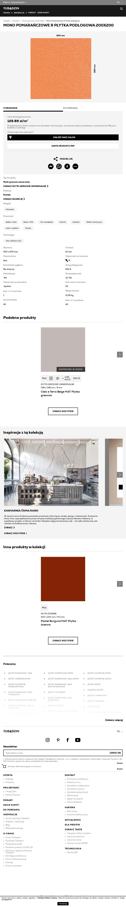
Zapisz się (115, 753)
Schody (28, 228)
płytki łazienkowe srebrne (22, 700)
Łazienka (76, 222)
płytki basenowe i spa (20, 673)
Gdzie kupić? (43, 12)
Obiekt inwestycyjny (94, 222)
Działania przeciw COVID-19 (19, 847)
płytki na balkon (56, 692)
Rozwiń (120, 763)
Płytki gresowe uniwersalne (33, 21)
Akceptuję (63, 904)
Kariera (70, 807)
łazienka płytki (95, 690)
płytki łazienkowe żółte (60, 673)
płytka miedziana (97, 695)
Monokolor (10, 209)
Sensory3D (72, 852)
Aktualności (73, 820)
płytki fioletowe (96, 701)
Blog (8, 825)
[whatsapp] (59, 166)
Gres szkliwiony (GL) (13, 241)
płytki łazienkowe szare (100, 718)
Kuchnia (63, 222)
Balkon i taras (11, 222)
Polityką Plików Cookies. (48, 898)
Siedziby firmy (74, 782)
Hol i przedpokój (46, 222)
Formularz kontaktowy (77, 779)
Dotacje (9, 862)
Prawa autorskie (13, 866)
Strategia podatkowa (16, 856)
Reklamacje (72, 795)
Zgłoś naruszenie (75, 799)
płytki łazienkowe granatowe (103, 712)
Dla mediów (72, 825)
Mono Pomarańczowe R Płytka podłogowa (63, 21)
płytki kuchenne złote (99, 673)
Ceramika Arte (74, 840)
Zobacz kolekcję (13, 199)
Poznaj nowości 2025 (77, 843)
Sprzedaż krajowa (75, 789)
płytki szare (94, 684)
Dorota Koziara (13, 795)
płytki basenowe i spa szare (63, 678)
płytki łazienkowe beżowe (22, 713)
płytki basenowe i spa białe (63, 711)
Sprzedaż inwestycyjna (78, 786)
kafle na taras (55, 705)
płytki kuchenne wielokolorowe (16, 685)
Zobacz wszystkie (63, 411)
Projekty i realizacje (15, 822)
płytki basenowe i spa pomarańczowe (60, 685)
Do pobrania (11, 810)
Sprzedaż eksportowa (77, 792)
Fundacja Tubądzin (15, 841)
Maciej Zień (11, 791)
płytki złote (94, 706)
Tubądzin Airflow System (79, 833)
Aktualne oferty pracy (77, 815)
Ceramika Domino (75, 837)
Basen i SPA (28, 222)
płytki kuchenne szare (99, 678)
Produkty (16, 21)
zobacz (8, 528)
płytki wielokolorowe (19, 678)
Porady (32, 12)
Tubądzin (6, 21)
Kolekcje (9, 779)
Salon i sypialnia (12, 228)
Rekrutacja (72, 811)
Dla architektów (74, 802)
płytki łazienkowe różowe (61, 717)
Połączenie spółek (14, 844)
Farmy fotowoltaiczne (16, 859)
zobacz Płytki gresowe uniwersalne (24, 186)
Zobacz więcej (114, 720)
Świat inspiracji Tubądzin (17, 818)
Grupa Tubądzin (13, 837)
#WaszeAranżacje (14, 828)
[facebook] (67, 166)
